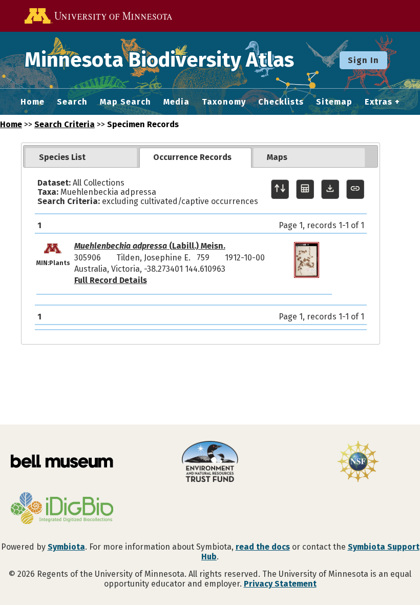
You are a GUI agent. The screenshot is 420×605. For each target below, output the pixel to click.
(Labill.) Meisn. (149, 246)
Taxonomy (224, 102)
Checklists (281, 102)
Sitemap (334, 102)
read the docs (263, 547)
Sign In (363, 60)
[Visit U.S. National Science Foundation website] (358, 462)
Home (32, 102)
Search (72, 102)
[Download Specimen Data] (330, 189)
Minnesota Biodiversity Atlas (159, 60)
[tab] (81, 157)
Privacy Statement (280, 584)
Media (176, 102)
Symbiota (66, 547)
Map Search (125, 102)
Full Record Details (110, 280)
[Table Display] (305, 189)
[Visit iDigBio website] (61, 509)
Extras (378, 102)
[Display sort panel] (280, 189)
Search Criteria (64, 124)
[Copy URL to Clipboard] (355, 189)
